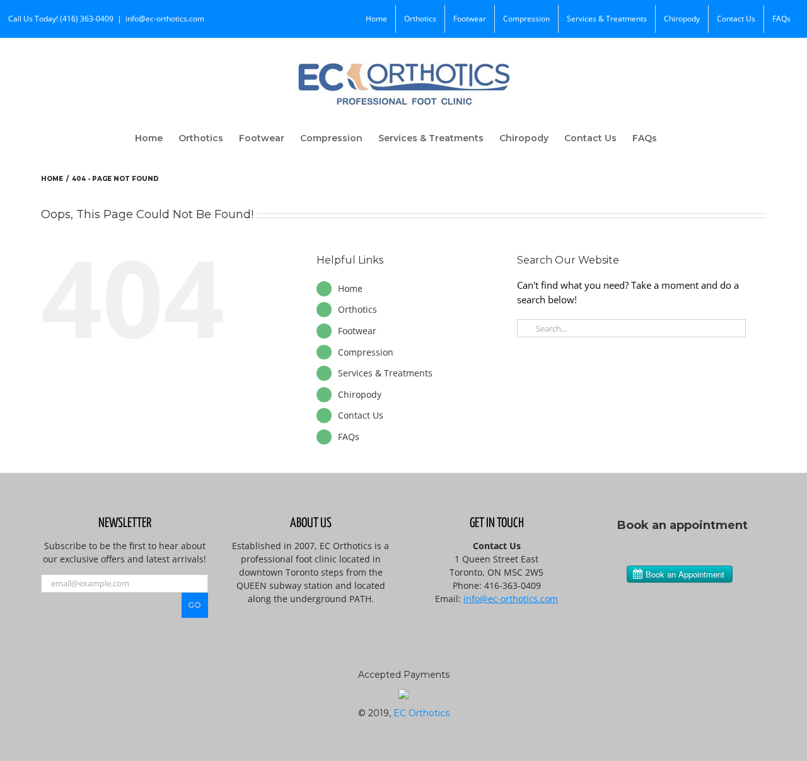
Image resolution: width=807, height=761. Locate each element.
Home (350, 288)
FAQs (348, 437)
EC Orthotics (421, 713)
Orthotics (357, 309)
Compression (365, 352)
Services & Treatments (385, 373)
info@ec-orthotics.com (164, 18)
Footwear (357, 331)
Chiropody (359, 394)
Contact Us (360, 415)
